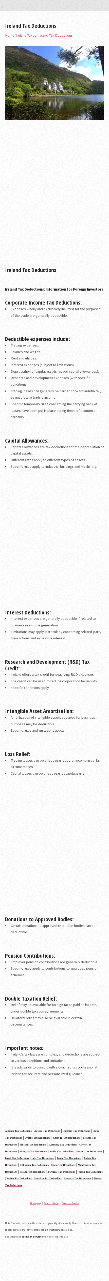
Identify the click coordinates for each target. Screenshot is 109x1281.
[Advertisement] (54, 195)
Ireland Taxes (26, 35)
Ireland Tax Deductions (30, 25)
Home (9, 35)
